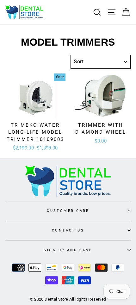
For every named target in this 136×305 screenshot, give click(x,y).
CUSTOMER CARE (68, 210)
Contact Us (68, 230)
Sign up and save (68, 250)
